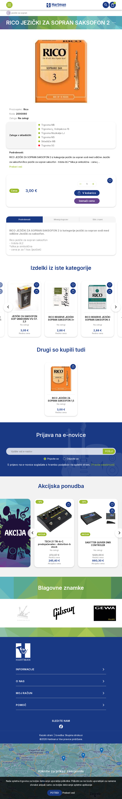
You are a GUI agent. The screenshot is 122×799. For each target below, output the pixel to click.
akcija (41, 534)
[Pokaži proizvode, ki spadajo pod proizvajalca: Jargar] (105, 613)
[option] (24, 309)
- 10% (39, 502)
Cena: (14, 190)
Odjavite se (73, 458)
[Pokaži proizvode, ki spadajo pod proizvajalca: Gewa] (64, 613)
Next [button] (116, 307)
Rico (26, 109)
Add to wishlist (110, 180)
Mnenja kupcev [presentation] (61, 219)
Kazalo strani (46, 735)
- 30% (83, 502)
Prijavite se (53, 458)
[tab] (24, 219)
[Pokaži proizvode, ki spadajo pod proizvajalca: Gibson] (23, 613)
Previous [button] (8, 307)
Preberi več (68, 792)
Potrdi (54, 792)
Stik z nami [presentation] (98, 219)
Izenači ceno (87, 200)
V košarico (89, 193)
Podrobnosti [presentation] (24, 219)
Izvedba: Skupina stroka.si (69, 735)
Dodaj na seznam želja (36, 285)
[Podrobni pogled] (61, 71)
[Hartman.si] (23, 651)
